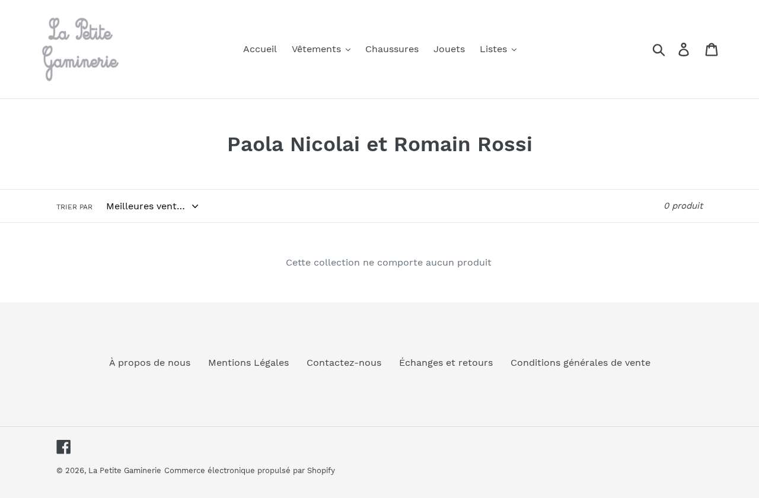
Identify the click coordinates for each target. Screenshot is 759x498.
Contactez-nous (344, 362)
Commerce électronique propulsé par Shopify (249, 470)
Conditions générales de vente (580, 362)
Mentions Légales (248, 362)
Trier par (74, 207)
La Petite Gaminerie (124, 470)
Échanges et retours (446, 362)
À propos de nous (149, 362)
